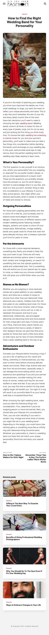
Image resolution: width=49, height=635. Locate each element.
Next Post (36, 457)
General (24, 14)
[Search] (45, 3)
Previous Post (13, 455)
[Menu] (4, 4)
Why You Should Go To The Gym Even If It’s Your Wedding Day (24, 572)
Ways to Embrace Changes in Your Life (23, 605)
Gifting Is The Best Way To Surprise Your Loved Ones (22, 504)
